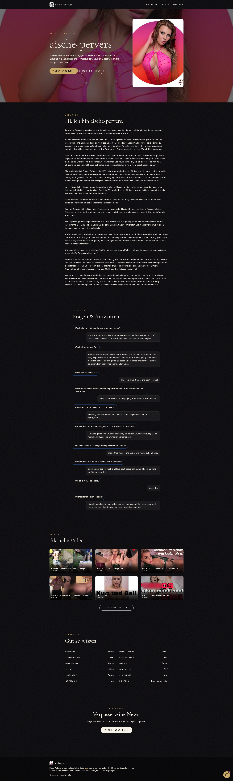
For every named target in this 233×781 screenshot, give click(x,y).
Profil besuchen (116, 730)
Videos (165, 5)
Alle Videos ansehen (116, 608)
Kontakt (178, 5)
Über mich (151, 5)
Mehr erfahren (91, 71)
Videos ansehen (63, 71)
